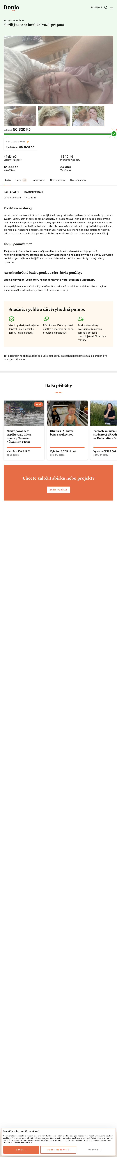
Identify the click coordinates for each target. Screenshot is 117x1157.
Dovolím (21, 1150)
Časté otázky (57, 180)
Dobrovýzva (38, 180)
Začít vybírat (58, 490)
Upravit (93, 1150)
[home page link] (11, 8)
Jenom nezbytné (58, 1150)
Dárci (21, 180)
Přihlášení (96, 7)
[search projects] (105, 7)
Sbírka (7, 180)
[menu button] (111, 8)
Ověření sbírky (78, 180)
